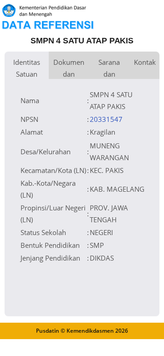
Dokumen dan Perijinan (68, 68)
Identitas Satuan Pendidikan (26, 68)
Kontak (145, 62)
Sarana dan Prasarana (109, 68)
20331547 (106, 119)
